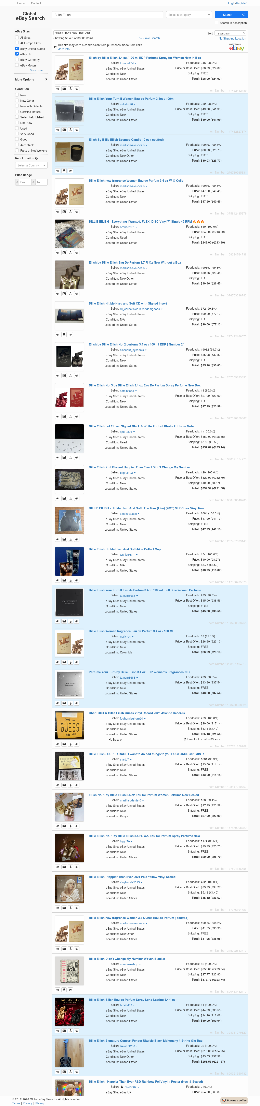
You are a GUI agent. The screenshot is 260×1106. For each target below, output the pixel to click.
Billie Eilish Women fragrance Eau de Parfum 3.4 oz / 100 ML (131, 631)
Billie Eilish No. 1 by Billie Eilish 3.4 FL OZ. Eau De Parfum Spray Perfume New (144, 836)
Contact (36, 3)
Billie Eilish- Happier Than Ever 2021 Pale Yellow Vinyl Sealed (132, 876)
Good (23, 139)
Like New (26, 123)
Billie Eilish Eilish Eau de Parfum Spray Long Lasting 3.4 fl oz (132, 999)
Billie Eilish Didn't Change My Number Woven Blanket (127, 958)
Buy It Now (71, 32)
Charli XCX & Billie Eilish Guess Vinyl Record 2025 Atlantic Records (137, 713)
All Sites (25, 37)
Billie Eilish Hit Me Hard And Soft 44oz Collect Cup (125, 549)
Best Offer (84, 32)
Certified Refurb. (30, 112)
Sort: (210, 33)
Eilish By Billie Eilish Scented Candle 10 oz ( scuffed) (126, 139)
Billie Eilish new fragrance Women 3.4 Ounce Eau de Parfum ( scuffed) (138, 917)
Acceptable (27, 145)
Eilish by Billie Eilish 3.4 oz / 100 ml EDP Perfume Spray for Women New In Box (145, 57)
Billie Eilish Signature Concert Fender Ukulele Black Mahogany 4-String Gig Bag (146, 1040)
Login (231, 3)
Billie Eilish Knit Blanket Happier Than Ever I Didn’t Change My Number (139, 467)
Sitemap (40, 1103)
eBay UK (25, 54)
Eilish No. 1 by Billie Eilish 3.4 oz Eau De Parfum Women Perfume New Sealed (144, 795)
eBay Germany (30, 60)
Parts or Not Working (33, 150)
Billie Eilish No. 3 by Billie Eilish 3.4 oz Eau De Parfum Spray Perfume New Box (144, 385)
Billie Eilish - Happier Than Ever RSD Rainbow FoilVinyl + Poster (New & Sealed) (146, 1081)
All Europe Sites (30, 43)
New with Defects (31, 106)
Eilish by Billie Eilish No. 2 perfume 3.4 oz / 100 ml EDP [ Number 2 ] (136, 344)
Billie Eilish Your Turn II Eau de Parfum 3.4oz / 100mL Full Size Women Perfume (145, 590)
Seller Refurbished (32, 117)
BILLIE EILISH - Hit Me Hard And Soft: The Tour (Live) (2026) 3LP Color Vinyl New (146, 508)
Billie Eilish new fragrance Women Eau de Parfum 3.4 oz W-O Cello (136, 180)
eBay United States (32, 49)
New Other (27, 101)
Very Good (27, 134)
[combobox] (189, 14)
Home (21, 3)
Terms (16, 1103)
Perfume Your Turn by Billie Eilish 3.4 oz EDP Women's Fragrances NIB (139, 672)
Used (23, 128)
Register (241, 3)
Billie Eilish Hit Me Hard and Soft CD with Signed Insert (128, 303)
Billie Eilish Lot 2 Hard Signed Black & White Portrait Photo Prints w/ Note (141, 426)
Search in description (233, 23)
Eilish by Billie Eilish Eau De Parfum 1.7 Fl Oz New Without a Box (135, 262)
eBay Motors (28, 65)
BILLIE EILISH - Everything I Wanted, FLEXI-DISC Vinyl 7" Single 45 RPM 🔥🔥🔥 (146, 221)
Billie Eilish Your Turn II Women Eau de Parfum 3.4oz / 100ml (131, 98)
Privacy (27, 1103)
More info (63, 49)
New (23, 95)
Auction (59, 32)
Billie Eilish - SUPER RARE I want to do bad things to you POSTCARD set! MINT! (146, 754)
